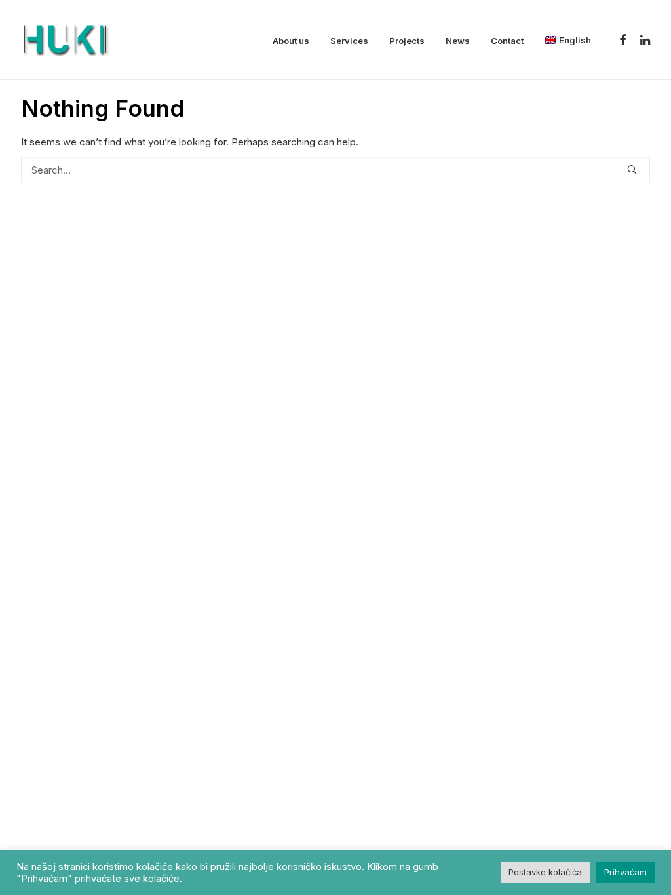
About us (291, 40)
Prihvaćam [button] (625, 872)
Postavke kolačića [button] (545, 872)
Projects (407, 40)
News (458, 40)
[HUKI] (65, 40)
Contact (507, 40)
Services (349, 40)
